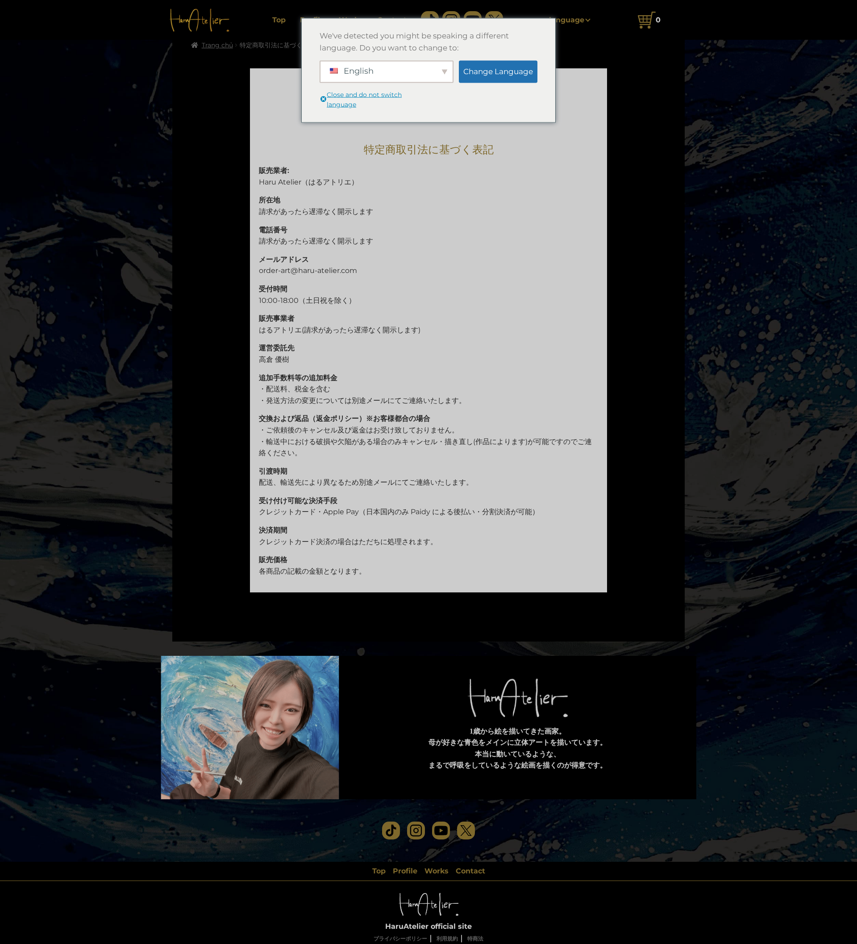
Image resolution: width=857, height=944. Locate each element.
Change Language (498, 71)
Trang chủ (217, 45)
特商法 (475, 938)
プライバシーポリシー (400, 938)
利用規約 (447, 938)
